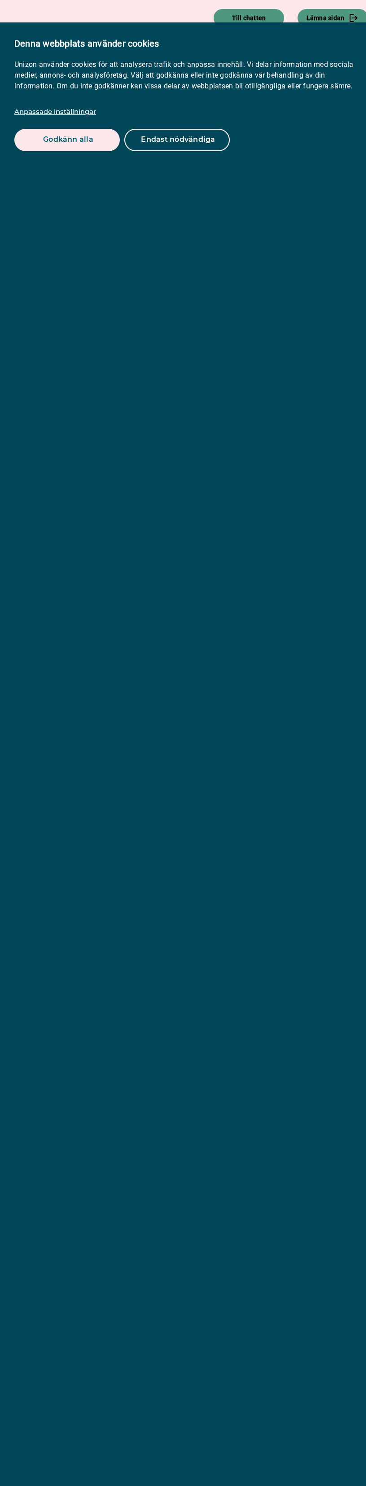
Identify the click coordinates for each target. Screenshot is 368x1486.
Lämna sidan (326, 18)
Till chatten (249, 18)
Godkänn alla (68, 139)
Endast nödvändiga (178, 139)
